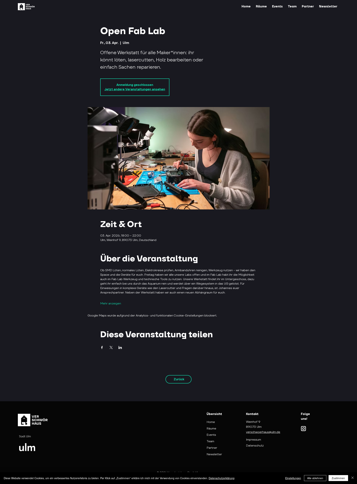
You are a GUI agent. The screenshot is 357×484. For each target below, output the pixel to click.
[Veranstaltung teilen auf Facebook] (102, 347)
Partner (212, 448)
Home (211, 422)
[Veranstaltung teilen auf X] (111, 347)
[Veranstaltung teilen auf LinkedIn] (120, 347)
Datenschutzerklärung (221, 478)
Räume (211, 428)
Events (211, 435)
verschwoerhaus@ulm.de (263, 432)
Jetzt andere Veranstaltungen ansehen (134, 89)
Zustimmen (338, 478)
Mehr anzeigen (110, 303)
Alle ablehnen (315, 478)
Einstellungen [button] (293, 478)
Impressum (253, 440)
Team (210, 441)
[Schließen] (352, 478)
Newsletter (214, 454)
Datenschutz (255, 445)
